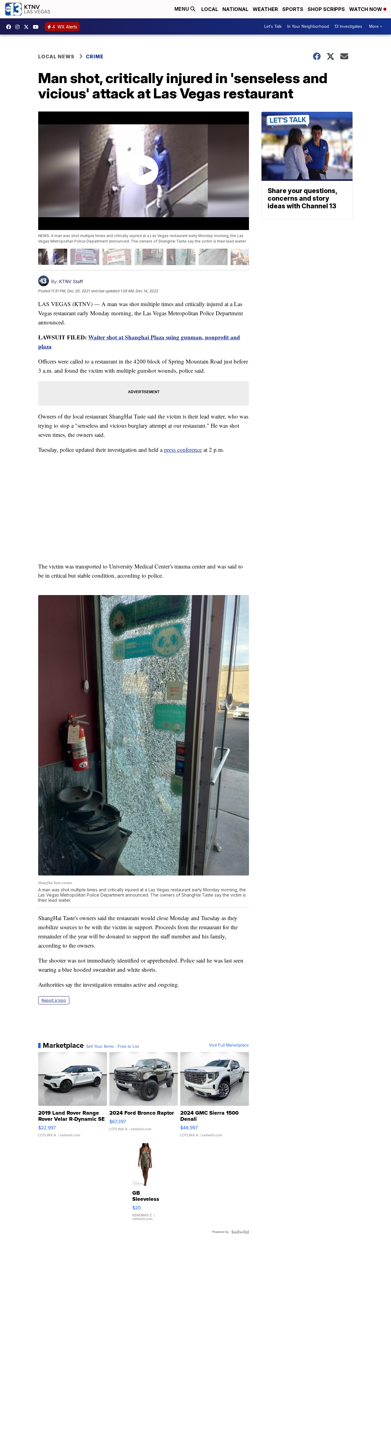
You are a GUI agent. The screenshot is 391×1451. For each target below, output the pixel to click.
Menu (182, 9)
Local (209, 9)
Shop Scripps (326, 9)
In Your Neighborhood (308, 26)
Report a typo (54, 1000)
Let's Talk (273, 26)
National (235, 9)
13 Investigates (348, 26)
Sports (292, 9)
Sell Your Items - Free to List (112, 1046)
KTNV (28, 26)
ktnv (19, 26)
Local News (56, 56)
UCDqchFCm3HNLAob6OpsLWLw (37, 26)
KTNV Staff (71, 281)
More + (375, 26)
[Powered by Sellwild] (240, 1232)
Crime (95, 56)
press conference (183, 449)
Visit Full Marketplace (229, 1045)
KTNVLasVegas (10, 26)
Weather (265, 9)
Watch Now (366, 9)
